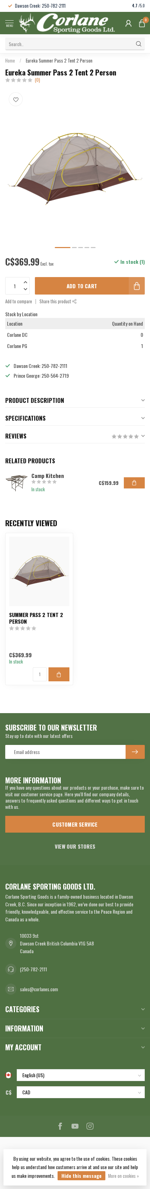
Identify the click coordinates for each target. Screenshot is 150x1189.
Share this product (55, 301)
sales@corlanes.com (39, 989)
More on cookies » (123, 1176)
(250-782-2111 (33, 969)
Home (10, 60)
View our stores (75, 846)
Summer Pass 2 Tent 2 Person (36, 617)
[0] (142, 23)
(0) (37, 80)
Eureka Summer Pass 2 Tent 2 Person (59, 60)
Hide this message (81, 1175)
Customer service (74, 824)
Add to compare (18, 301)
